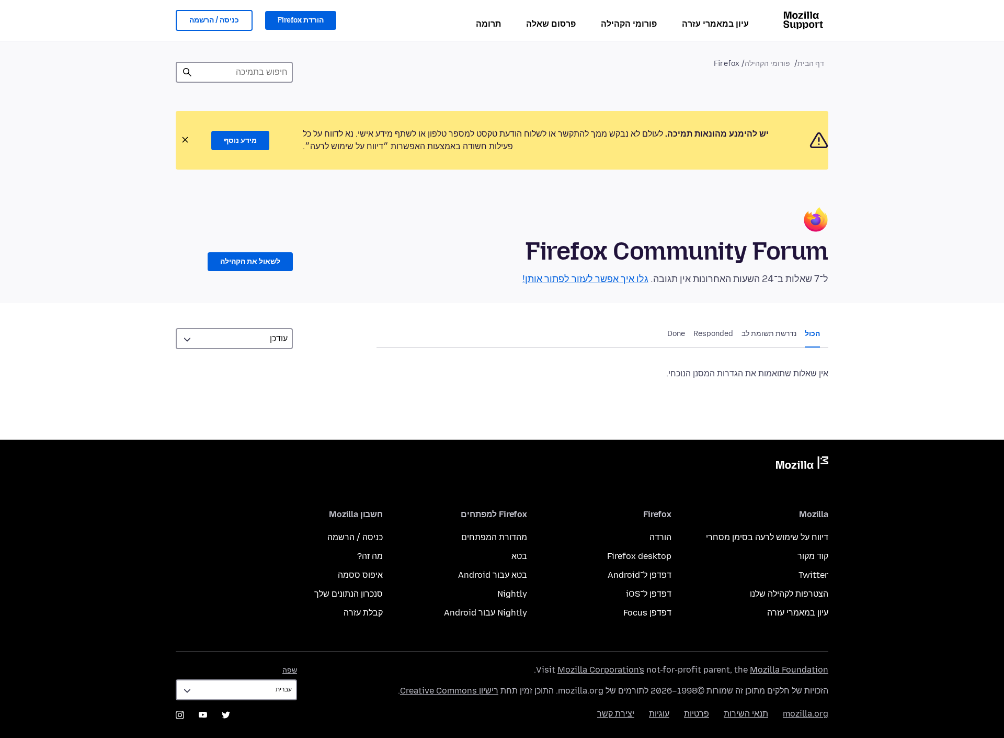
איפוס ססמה (360, 575)
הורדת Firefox (301, 20)
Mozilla (802, 464)
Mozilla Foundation (789, 670)
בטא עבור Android (492, 575)
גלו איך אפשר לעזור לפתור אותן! (585, 279)
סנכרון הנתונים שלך (348, 594)
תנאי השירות (746, 714)
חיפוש (187, 72)
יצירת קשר (615, 714)
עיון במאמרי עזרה (715, 24)
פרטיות (696, 714)
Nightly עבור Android (485, 613)
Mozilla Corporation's (600, 670)
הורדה (660, 537)
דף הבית (810, 63)
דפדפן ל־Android (639, 575)
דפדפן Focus (647, 613)
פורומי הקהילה (629, 24)
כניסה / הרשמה (214, 20)
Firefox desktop (639, 556)
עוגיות (659, 714)
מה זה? (370, 556)
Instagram (180, 715)
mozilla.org (805, 714)
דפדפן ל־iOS (648, 594)
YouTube (203, 715)
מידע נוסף (240, 140)
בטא (519, 556)
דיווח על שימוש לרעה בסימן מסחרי (767, 537)
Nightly (512, 594)
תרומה (488, 24)
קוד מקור (812, 556)
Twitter (813, 575)
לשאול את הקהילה (250, 261)
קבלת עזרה (363, 613)
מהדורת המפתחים (494, 537)
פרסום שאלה (551, 24)
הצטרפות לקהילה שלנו (789, 594)
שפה (289, 670)
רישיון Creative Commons (449, 691)
